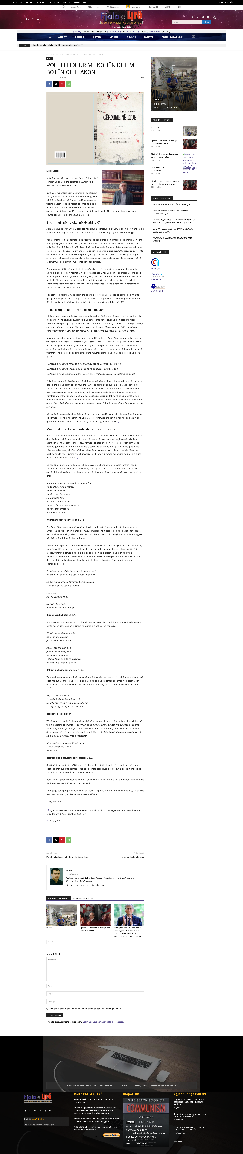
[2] (76, 457)
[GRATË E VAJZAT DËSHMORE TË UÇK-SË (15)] (146, 1122)
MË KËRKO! (50, 928)
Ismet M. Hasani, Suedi (163, 204)
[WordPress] (98, 885)
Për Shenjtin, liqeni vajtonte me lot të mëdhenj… (68, 857)
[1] (118, 421)
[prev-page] (48, 942)
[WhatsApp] (68, 84)
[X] (203, 17)
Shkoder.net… (157, 279)
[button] (214, 17)
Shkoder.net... (80, 1102)
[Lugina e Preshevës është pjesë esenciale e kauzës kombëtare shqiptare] (214, 1102)
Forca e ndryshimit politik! (132, 857)
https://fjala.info (72, 874)
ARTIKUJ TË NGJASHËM (58, 899)
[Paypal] (78, 885)
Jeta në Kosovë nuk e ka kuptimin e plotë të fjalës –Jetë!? (191, 1115)
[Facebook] (192, 17)
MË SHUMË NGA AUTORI (83, 899)
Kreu (48, 54)
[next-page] (52, 942)
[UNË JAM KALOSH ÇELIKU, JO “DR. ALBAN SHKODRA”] (214, 1130)
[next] (222, 45)
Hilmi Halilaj (158, 219)
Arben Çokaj (156, 268)
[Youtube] (208, 17)
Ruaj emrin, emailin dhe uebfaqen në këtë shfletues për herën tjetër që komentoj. (86, 1008)
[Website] (93, 885)
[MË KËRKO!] (61, 915)
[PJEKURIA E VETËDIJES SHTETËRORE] (190, 171)
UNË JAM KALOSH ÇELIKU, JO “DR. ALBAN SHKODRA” (189, 1128)
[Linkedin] (35, 1110)
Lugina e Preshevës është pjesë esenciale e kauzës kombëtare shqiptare (189, 1102)
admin (52, 78)
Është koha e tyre (182, 204)
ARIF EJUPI (157, 238)
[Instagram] (198, 17)
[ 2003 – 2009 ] (154, 31)
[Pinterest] (62, 84)
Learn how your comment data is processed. (103, 1022)
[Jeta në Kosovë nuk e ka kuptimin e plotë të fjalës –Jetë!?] (214, 1117)
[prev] (217, 45)
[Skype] (83, 885)
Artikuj (55, 54)
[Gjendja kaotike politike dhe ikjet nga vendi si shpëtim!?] (95, 915)
